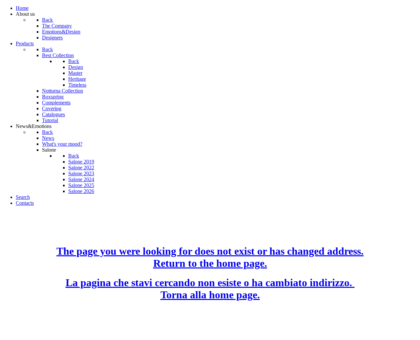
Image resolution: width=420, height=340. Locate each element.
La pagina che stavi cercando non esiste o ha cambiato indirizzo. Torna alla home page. (210, 289)
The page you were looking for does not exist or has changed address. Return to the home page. (210, 257)
